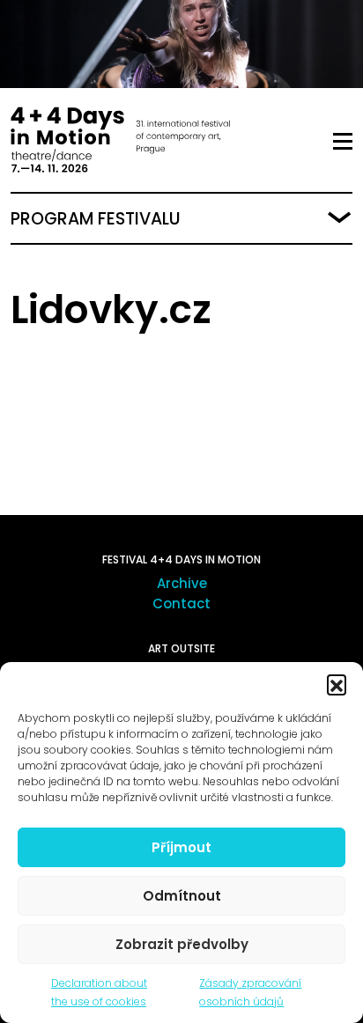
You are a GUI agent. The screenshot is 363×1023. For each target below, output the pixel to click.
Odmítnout (182, 896)
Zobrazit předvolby (181, 944)
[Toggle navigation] (342, 141)
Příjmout (181, 847)
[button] (336, 684)
